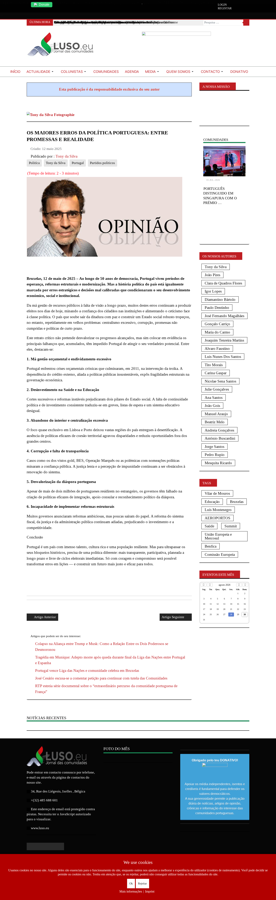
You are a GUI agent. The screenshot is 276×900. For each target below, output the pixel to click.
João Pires (212, 275)
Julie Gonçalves (217, 389)
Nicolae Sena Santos (220, 381)
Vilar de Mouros (217, 493)
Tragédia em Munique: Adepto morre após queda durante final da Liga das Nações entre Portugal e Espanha (110, 660)
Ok (131, 883)
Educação (212, 502)
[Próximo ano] (245, 585)
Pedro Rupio (214, 455)
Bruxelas (236, 502)
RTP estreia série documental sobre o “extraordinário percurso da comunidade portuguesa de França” (106, 689)
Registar (225, 8)
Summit (230, 526)
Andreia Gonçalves (219, 430)
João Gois (212, 405)
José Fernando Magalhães (224, 316)
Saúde (209, 526)
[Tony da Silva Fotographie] (50, 114)
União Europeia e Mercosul (218, 536)
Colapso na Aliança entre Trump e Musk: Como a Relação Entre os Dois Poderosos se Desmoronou (101, 647)
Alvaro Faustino (217, 348)
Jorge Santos (214, 446)
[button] (40, 72)
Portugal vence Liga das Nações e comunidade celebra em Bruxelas (87, 670)
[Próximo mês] (239, 585)
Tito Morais (214, 365)
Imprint (149, 891)
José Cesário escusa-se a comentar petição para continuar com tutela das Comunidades (101, 678)
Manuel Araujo (216, 414)
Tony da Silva (55, 163)
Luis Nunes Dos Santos (223, 356)
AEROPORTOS (217, 518)
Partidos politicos (102, 163)
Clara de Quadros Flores (223, 283)
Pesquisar (246, 23)
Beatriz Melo (214, 422)
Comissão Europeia (220, 554)
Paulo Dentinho (217, 307)
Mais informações (130, 891)
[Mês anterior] (210, 585)
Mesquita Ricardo (218, 463)
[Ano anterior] (203, 585)
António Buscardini (220, 438)
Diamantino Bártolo (220, 299)
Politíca (34, 163)
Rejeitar (142, 883)
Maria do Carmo (217, 332)
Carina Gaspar (215, 373)
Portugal (78, 163)
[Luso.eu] (62, 46)
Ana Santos (213, 397)
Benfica (210, 546)
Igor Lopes (213, 291)
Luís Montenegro (218, 510)
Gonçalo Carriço (217, 324)
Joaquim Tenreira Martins (224, 340)
